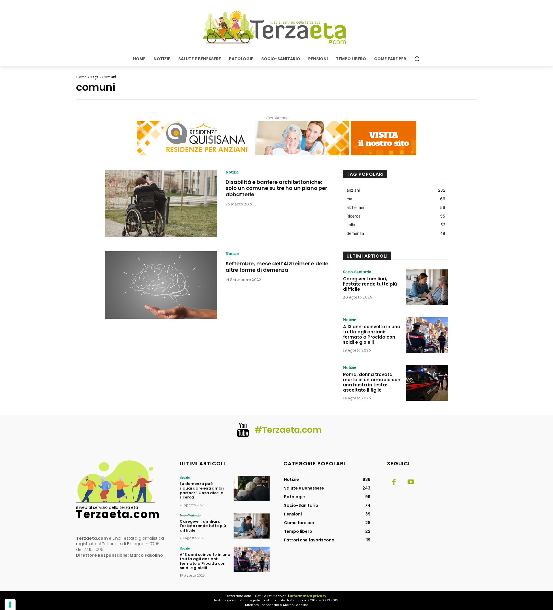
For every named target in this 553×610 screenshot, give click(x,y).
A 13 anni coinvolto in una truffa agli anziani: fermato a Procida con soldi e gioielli (371, 334)
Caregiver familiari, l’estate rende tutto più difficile (370, 284)
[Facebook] (394, 482)
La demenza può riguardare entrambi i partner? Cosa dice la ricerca (202, 490)
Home (81, 77)
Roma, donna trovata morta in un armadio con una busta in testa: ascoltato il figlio (371, 382)
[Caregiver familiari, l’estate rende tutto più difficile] (427, 287)
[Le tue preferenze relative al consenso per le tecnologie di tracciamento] (10, 604)
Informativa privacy (308, 596)
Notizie (232, 172)
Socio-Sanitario (357, 271)
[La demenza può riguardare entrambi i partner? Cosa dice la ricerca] (252, 488)
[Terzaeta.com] (276, 27)
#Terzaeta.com (288, 430)
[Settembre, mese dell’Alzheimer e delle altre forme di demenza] (161, 285)
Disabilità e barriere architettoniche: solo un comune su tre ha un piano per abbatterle (276, 188)
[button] (417, 59)
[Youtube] (411, 482)
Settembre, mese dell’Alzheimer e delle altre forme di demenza (277, 266)
